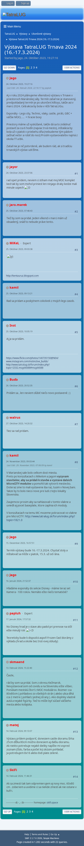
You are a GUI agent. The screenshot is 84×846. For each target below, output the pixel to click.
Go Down (9, 67)
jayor (14, 167)
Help (26, 834)
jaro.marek (18, 205)
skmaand (17, 662)
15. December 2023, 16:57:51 (20, 542)
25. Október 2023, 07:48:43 (19, 210)
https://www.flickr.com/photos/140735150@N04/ (32, 358)
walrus (15, 417)
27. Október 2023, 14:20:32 (19, 423)
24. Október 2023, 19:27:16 (19, 84)
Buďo (14, 379)
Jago (13, 78)
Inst (13, 325)
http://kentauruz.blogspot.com (22, 275)
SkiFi (13, 770)
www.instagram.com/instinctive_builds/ (27, 361)
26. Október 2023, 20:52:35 (19, 385)
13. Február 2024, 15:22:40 (19, 667)
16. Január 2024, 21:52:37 (18, 580)
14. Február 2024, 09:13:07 (19, 730)
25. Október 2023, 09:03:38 (19, 249)
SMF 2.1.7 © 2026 (33, 838)
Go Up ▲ (55, 834)
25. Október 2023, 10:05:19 (19, 331)
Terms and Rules (40, 834)
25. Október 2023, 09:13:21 (19, 293)
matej (14, 725)
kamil (14, 287)
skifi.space (52, 802)
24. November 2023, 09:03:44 (20, 461)
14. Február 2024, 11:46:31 (19, 775)
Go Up (7, 811)
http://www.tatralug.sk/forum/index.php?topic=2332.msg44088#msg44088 (28, 366)
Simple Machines (51, 838)
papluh (15, 613)
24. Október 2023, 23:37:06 (19, 172)
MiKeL (14, 243)
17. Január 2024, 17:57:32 (18, 619)
